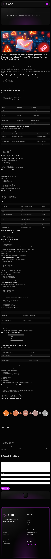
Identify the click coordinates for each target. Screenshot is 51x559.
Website (2, 481)
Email (2, 477)
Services (28, 520)
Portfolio (28, 522)
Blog (28, 524)
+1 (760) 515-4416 (30, 534)
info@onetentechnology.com (32, 532)
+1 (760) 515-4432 (30, 536)
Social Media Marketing (6, 543)
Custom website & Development (8, 536)
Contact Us (29, 525)
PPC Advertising (5, 546)
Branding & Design (6, 534)
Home (23, 17)
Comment (3, 461)
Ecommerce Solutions (6, 539)
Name (2, 473)
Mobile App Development (7, 537)
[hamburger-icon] (47, 4)
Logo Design (5, 532)
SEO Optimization (6, 541)
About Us (28, 518)
